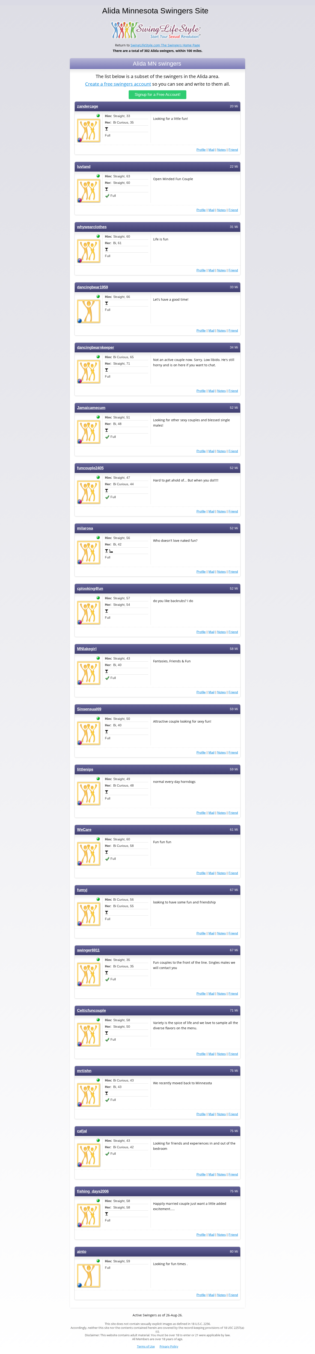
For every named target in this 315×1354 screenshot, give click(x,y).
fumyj (82, 890)
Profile (201, 149)
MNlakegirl (87, 649)
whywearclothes (92, 227)
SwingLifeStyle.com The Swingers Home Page (165, 45)
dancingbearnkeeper (95, 347)
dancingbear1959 (92, 287)
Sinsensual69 (89, 709)
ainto (81, 1251)
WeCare (84, 829)
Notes (221, 149)
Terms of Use (146, 1346)
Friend (233, 149)
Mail (211, 149)
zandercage (87, 106)
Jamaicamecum (91, 408)
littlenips (85, 769)
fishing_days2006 (93, 1191)
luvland (83, 166)
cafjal (82, 1131)
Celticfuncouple (91, 1010)
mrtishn (84, 1071)
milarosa (85, 528)
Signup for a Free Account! (158, 94)
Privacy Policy (169, 1346)
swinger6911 (88, 950)
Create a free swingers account (118, 84)
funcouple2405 (90, 468)
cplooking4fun (90, 588)
